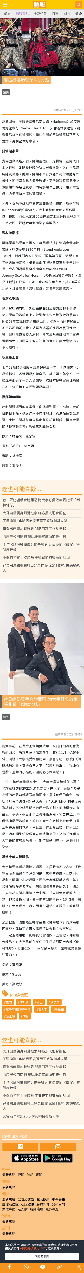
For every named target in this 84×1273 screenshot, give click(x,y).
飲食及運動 (26, 1199)
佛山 (39, 1002)
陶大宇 (42, 1009)
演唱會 (24, 1002)
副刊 (67, 13)
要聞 (21, 1174)
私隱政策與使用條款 (32, 1248)
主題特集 (40, 13)
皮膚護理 (36, 1208)
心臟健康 (27, 1204)
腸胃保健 (43, 1204)
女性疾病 (8, 1208)
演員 (26, 1016)
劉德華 (55, 1002)
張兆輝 (10, 1016)
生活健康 (43, 1199)
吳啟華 (59, 1009)
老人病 (23, 1208)
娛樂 (6, 92)
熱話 (30, 1174)
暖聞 (39, 1174)
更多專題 (52, 1208)
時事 (55, 13)
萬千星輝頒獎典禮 (18, 1009)
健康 (7, 13)
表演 (9, 1002)
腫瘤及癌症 (10, 1204)
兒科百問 (58, 1204)
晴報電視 (22, 13)
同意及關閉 (42, 1256)
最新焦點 (8, 1174)
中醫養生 (58, 1199)
